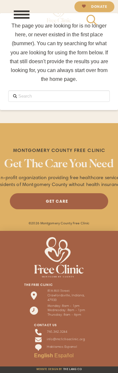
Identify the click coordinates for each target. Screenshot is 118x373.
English (43, 355)
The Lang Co (72, 369)
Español (64, 355)
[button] (21, 14)
